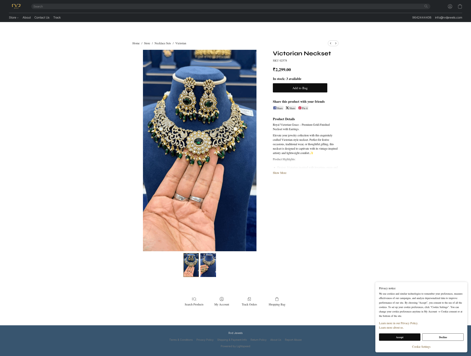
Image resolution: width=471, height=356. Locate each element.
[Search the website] (426, 6)
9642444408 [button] (421, 17)
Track (57, 17)
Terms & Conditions (181, 339)
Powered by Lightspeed (235, 346)
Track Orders (249, 304)
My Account (221, 304)
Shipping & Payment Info (232, 339)
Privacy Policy (205, 339)
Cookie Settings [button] (421, 346)
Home (136, 43)
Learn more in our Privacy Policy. (398, 323)
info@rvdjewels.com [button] (448, 17)
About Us (275, 339)
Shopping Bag (277, 304)
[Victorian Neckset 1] (208, 265)
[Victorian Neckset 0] (191, 265)
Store (13, 17)
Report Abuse (293, 339)
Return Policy (259, 339)
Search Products (194, 304)
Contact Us (41, 17)
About (26, 17)
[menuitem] (330, 43)
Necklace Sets (163, 43)
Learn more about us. (391, 327)
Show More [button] (279, 173)
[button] (16, 6)
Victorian (180, 43)
